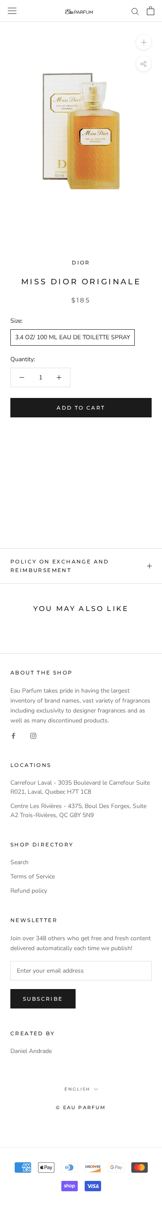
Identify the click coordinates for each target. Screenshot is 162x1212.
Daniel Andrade (31, 1051)
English (77, 1089)
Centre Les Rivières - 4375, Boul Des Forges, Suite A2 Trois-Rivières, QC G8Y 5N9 (78, 810)
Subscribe (43, 999)
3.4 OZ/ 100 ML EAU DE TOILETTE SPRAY (72, 337)
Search (19, 862)
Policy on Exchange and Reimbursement (59, 565)
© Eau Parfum (81, 1107)
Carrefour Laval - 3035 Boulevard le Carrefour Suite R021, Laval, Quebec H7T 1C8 (80, 787)
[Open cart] (150, 10)
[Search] (135, 11)
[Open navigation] (12, 11)
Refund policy (28, 891)
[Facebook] (13, 735)
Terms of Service (32, 876)
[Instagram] (33, 735)
